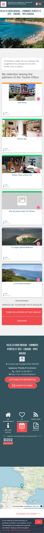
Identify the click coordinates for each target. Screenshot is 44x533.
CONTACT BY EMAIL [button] (24, 385)
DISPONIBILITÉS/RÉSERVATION (22, 379)
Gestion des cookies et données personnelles (16, 530)
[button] (22, 99)
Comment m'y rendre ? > (28, 514)
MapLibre (36, 506)
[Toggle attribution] (41, 506)
